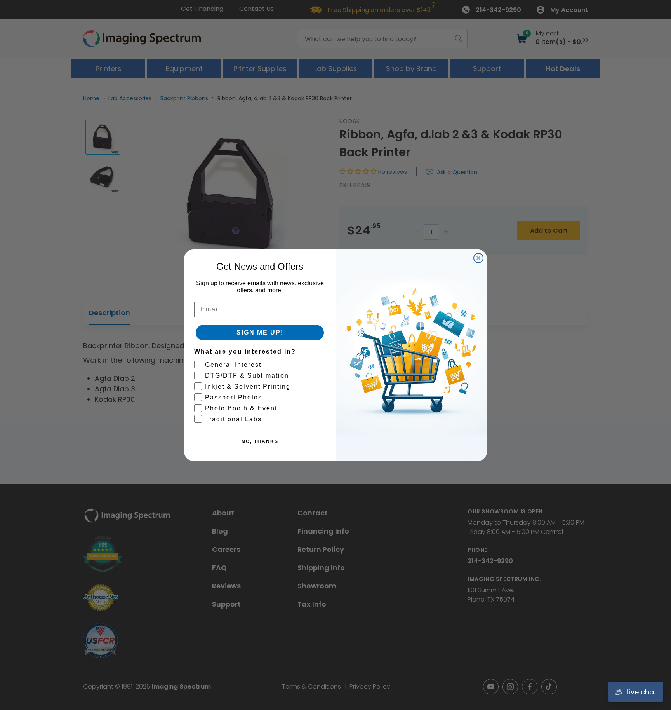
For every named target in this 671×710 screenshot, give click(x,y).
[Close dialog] (478, 258)
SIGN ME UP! (259, 332)
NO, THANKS (260, 441)
